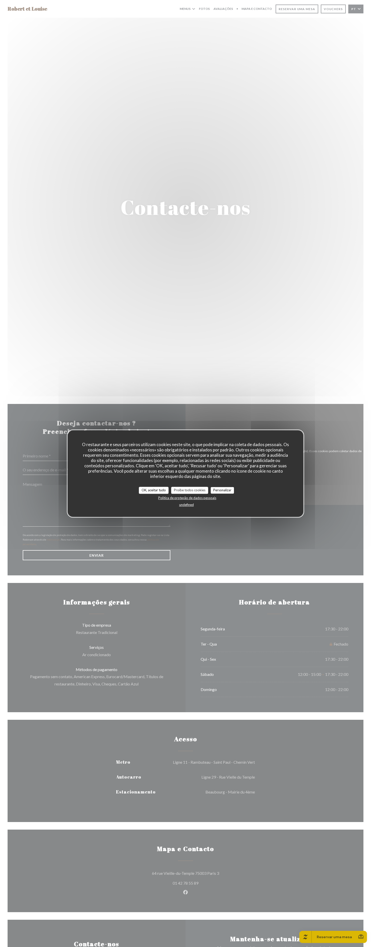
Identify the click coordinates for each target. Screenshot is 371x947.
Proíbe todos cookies (189, 490)
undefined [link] (186, 504)
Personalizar (222, 490)
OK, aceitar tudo (154, 490)
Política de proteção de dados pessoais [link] (187, 498)
